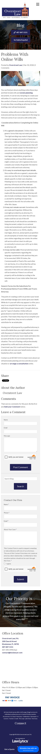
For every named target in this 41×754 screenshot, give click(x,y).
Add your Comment (12, 407)
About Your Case (10, 529)
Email (5, 428)
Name (6, 420)
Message (7, 436)
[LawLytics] (20, 740)
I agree (8, 564)
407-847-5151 (21, 32)
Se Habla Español (21, 40)
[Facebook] (20, 729)
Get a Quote (9, 749)
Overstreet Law (15, 65)
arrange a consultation (19, 363)
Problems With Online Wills (14, 57)
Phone (6, 513)
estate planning (26, 93)
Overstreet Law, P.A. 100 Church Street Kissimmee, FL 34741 (10, 641)
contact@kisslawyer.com (12, 652)
